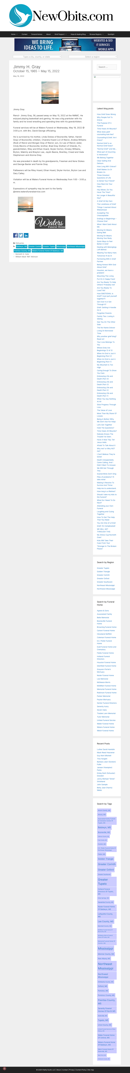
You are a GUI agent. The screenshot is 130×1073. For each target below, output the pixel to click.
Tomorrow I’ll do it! (104, 256)
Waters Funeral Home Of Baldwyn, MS (47, 251)
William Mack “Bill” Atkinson (27, 257)
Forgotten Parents (104, 313)
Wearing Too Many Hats (106, 253)
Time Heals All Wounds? (107, 129)
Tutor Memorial (103, 717)
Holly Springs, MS (103, 898)
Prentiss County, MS (22, 251)
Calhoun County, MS (103, 836)
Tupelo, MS (103, 1020)
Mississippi (61, 246)
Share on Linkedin (26, 235)
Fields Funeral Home (105, 653)
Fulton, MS (101, 854)
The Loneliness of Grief (106, 204)
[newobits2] (65, 50)
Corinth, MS (102, 844)
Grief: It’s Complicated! (106, 526)
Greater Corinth (35, 246)
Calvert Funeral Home (106, 631)
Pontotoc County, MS (106, 995)
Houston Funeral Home (106, 662)
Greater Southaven (104, 582)
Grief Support (59, 34)
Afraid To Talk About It (106, 445)
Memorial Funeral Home (106, 689)
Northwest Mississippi (106, 589)
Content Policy (81, 1070)
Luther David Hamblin (106, 749)
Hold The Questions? (105, 428)
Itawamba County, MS (105, 902)
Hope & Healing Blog (78, 34)
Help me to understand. (106, 488)
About (48, 34)
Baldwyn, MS (21, 246)
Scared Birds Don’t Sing (106, 474)
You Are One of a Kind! (106, 523)
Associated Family (104, 614)
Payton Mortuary (104, 700)
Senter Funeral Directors (107, 703)
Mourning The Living (105, 276)
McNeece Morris (103, 682)
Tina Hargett (102, 759)
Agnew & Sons (103, 611)
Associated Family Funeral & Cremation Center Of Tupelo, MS (106, 821)
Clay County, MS (102, 840)
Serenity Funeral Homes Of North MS (106, 1009)
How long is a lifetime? (106, 491)
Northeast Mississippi (76, 246)
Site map (91, 1070)
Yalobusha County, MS (103, 1059)
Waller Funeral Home (105, 724)
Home (13, 34)
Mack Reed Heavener (106, 753)
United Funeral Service (106, 720)
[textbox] (37, 56)
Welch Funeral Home (105, 731)
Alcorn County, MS (104, 810)
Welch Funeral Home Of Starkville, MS (106, 1050)
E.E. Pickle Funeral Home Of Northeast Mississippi (107, 849)
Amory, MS (102, 814)
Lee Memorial (102, 679)
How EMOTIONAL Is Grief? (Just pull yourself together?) (107, 296)
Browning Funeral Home (106, 627)
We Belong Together (105, 158)
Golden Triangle (103, 572)
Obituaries (20, 243)
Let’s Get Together (104, 425)
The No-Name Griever (106, 328)
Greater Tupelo (49, 246)
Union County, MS (104, 1025)
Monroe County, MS (106, 954)
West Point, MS (102, 1055)
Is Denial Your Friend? (106, 181)
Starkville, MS (102, 1016)
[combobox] (37, 56)
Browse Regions (95, 34)
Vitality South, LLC (48, 1070)
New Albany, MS (104, 959)
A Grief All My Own (104, 201)
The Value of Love (104, 410)
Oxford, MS (102, 986)
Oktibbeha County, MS (105, 982)
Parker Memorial (103, 696)
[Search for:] (107, 67)
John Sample (102, 785)
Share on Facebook (15, 235)
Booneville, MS (104, 832)
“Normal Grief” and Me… (107, 149)
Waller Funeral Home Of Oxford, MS (106, 1036)
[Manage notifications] (4, 1068)
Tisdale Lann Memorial (106, 713)
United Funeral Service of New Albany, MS (106, 1030)
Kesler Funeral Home (105, 675)
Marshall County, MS (105, 926)
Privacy (71, 1070)
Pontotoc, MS (103, 991)
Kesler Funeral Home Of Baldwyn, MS (106, 908)
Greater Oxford (103, 578)
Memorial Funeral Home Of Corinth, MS (106, 942)
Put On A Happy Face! (106, 279)
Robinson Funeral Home (106, 693)
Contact (24, 34)
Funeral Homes (36, 34)
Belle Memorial (103, 618)
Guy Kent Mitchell (104, 756)
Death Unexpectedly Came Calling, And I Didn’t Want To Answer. (106, 462)
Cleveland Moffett (104, 634)
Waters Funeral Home (106, 727)
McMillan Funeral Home (106, 686)
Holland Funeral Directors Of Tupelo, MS (106, 891)
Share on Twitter (20, 235)
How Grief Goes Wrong (106, 114)
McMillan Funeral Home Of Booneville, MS (105, 930)
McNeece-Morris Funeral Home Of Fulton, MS (105, 936)
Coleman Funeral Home (106, 637)
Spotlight (111, 34)
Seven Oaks (102, 710)
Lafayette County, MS (105, 915)
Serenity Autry (103, 706)
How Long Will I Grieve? (106, 166)
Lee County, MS (105, 921)
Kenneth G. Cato (22, 254)
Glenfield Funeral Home (106, 666)
